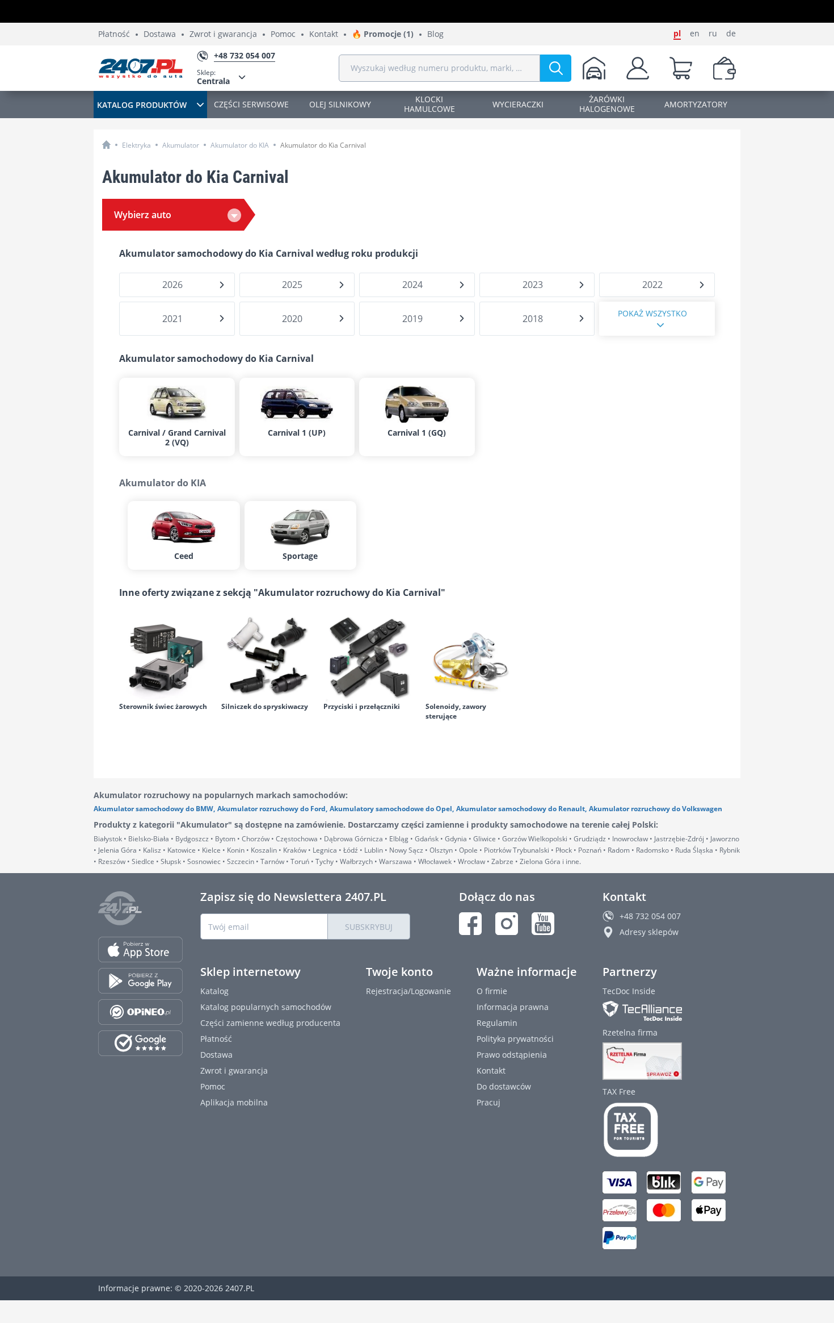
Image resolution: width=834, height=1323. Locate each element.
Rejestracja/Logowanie (408, 991)
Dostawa (160, 34)
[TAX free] (669, 1129)
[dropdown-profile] (637, 68)
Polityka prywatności (515, 1038)
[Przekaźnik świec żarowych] (164, 657)
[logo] (140, 68)
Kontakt (323, 34)
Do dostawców (504, 1086)
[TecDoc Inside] (669, 1011)
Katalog (214, 991)
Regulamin (497, 1022)
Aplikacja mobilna (234, 1102)
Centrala (213, 77)
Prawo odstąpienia (512, 1054)
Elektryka (136, 145)
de (731, 33)
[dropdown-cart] (680, 68)
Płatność (114, 34)
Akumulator (180, 145)
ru (713, 33)
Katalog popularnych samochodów (265, 1006)
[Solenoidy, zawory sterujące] (471, 657)
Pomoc (283, 34)
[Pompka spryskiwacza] (266, 657)
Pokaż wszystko (652, 313)
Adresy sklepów (649, 931)
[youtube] (543, 923)
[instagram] (506, 923)
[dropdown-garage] (594, 68)
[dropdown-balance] (724, 68)
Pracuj (488, 1102)
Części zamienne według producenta (270, 1022)
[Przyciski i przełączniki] (368, 657)
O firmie (492, 991)
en (695, 33)
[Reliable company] (669, 1061)
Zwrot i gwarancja (223, 34)
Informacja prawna (513, 1006)
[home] (106, 144)
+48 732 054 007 (650, 916)
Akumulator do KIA (239, 145)
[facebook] (470, 923)
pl (677, 33)
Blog (435, 34)
